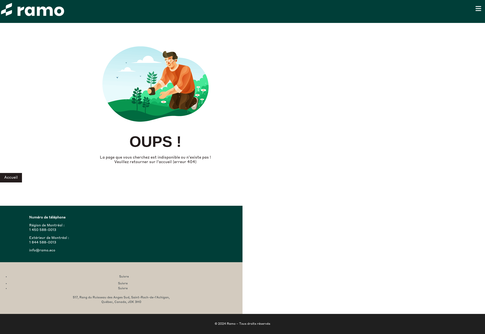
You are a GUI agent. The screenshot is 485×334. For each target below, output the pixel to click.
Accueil (11, 178)
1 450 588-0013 (42, 230)
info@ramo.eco (42, 250)
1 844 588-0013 (42, 242)
